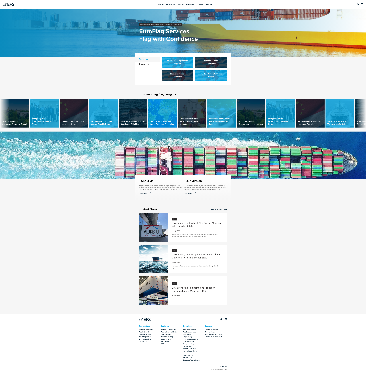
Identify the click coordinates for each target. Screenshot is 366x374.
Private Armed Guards (190, 339)
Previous (4, 113)
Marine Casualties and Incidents (190, 352)
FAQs (163, 344)
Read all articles (216, 209)
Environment (187, 346)
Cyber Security (188, 355)
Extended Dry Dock (189, 349)
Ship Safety (187, 334)
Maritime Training (167, 337)
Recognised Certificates (169, 332)
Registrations (170, 4)
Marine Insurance (145, 334)
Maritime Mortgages (146, 330)
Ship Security (187, 337)
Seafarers (180, 4)
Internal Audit (187, 358)
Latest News (209, 4)
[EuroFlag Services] (145, 319)
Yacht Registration (145, 337)
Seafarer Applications (168, 330)
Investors (144, 64)
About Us (161, 4)
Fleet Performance (189, 330)
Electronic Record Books (191, 360)
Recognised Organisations (192, 344)
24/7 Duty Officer (145, 339)
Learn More (143, 193)
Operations (190, 4)
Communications (188, 341)
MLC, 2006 (165, 341)
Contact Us (143, 341)
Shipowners (145, 59)
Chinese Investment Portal (214, 337)
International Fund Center (213, 334)
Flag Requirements (189, 332)
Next (361, 113)
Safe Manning (166, 334)
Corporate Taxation (211, 330)
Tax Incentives (210, 332)
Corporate (199, 4)
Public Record (144, 332)
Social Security (166, 339)
